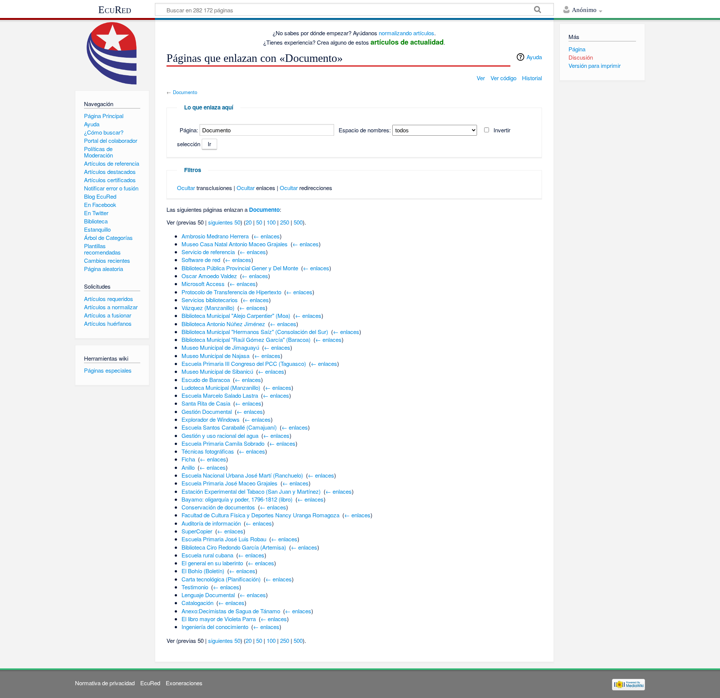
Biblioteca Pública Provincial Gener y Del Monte (240, 268)
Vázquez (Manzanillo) (208, 308)
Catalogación (197, 603)
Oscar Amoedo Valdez (209, 276)
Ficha (188, 459)
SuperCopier (197, 531)
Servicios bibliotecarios (210, 300)
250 (284, 222)
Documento (185, 92)
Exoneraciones (184, 683)
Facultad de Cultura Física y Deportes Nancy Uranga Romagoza (260, 515)
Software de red (201, 260)
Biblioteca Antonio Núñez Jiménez (223, 324)
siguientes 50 (224, 222)
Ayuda (534, 57)
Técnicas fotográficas (208, 451)
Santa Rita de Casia (206, 403)
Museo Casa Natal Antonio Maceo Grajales (235, 244)
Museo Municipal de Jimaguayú (220, 347)
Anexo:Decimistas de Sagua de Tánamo (231, 611)
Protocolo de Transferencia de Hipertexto (231, 292)
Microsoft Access (203, 284)
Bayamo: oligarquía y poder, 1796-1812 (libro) (237, 499)
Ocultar (186, 188)
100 (271, 222)
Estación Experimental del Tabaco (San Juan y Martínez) (251, 491)
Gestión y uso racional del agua (220, 435)
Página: (189, 130)
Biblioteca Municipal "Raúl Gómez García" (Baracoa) (246, 339)
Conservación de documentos (218, 507)
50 (259, 222)
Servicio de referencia (208, 252)
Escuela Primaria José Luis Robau (224, 539)
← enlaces (267, 236)
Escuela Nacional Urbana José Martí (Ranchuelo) (242, 475)
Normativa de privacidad (105, 683)
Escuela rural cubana (207, 555)
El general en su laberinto (212, 563)
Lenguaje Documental (208, 595)
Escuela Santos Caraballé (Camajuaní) (229, 427)
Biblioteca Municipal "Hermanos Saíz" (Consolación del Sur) (255, 332)
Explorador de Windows (211, 419)
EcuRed (114, 9)
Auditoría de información (211, 523)
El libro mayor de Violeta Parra (219, 619)
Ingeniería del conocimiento (215, 627)
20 (249, 222)
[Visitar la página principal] (112, 53)
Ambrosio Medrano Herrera (215, 236)
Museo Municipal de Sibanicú (217, 371)
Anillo (188, 467)
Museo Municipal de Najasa (215, 355)
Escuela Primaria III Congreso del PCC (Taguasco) (244, 363)
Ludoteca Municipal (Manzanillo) (221, 387)
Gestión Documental (207, 411)
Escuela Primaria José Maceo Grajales (230, 483)
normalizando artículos (406, 33)
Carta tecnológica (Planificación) (221, 579)
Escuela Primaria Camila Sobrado (223, 443)
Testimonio (195, 587)
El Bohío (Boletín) (203, 571)
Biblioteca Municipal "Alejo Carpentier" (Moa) (236, 315)
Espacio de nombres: (365, 130)
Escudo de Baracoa (206, 379)
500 (298, 222)
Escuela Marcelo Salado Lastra (220, 395)
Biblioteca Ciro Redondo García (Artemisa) (234, 547)
